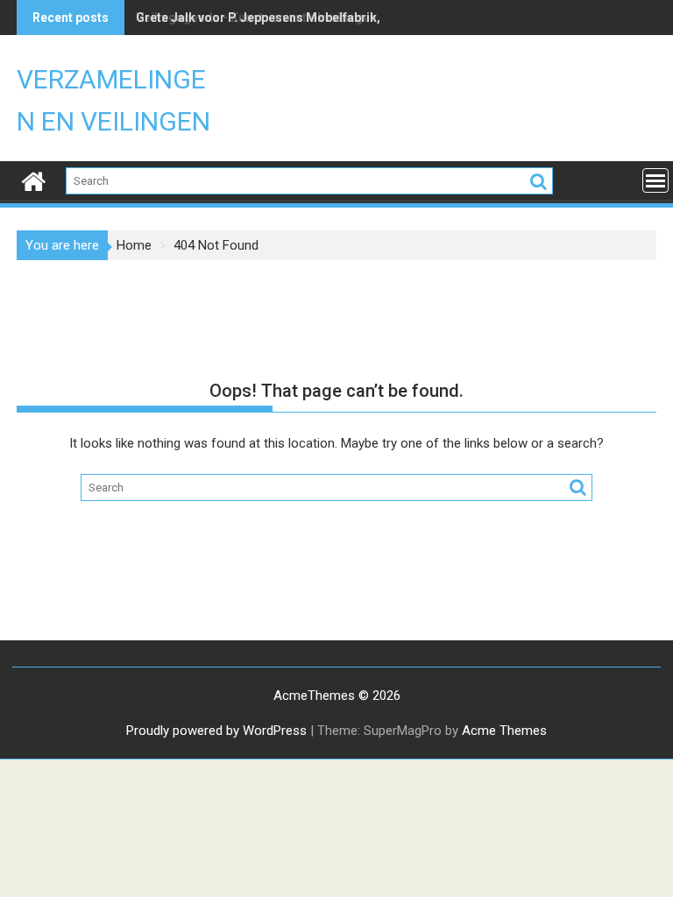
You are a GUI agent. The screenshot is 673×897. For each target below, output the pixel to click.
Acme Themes (504, 730)
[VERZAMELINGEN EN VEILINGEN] (34, 179)
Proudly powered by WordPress (216, 730)
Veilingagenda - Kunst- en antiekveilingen (256, 18)
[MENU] (655, 180)
